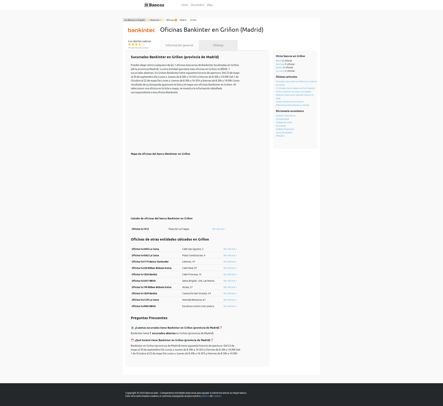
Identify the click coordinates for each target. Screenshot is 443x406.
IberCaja (280, 64)
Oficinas (218, 45)
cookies (217, 396)
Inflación (280, 135)
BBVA (279, 60)
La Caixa (280, 70)
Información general (179, 45)
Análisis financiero (285, 129)
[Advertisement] (186, 121)
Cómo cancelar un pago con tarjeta (293, 91)
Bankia (279, 67)
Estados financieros (286, 115)
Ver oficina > (219, 229)
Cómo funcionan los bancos (290, 101)
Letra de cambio (284, 132)
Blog (210, 4)
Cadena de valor (284, 122)
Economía (281, 125)
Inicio (185, 4)
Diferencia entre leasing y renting (292, 105)
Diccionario (197, 4)
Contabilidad (282, 119)
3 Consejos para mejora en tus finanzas (295, 88)
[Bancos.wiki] (154, 4)
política (205, 396)
